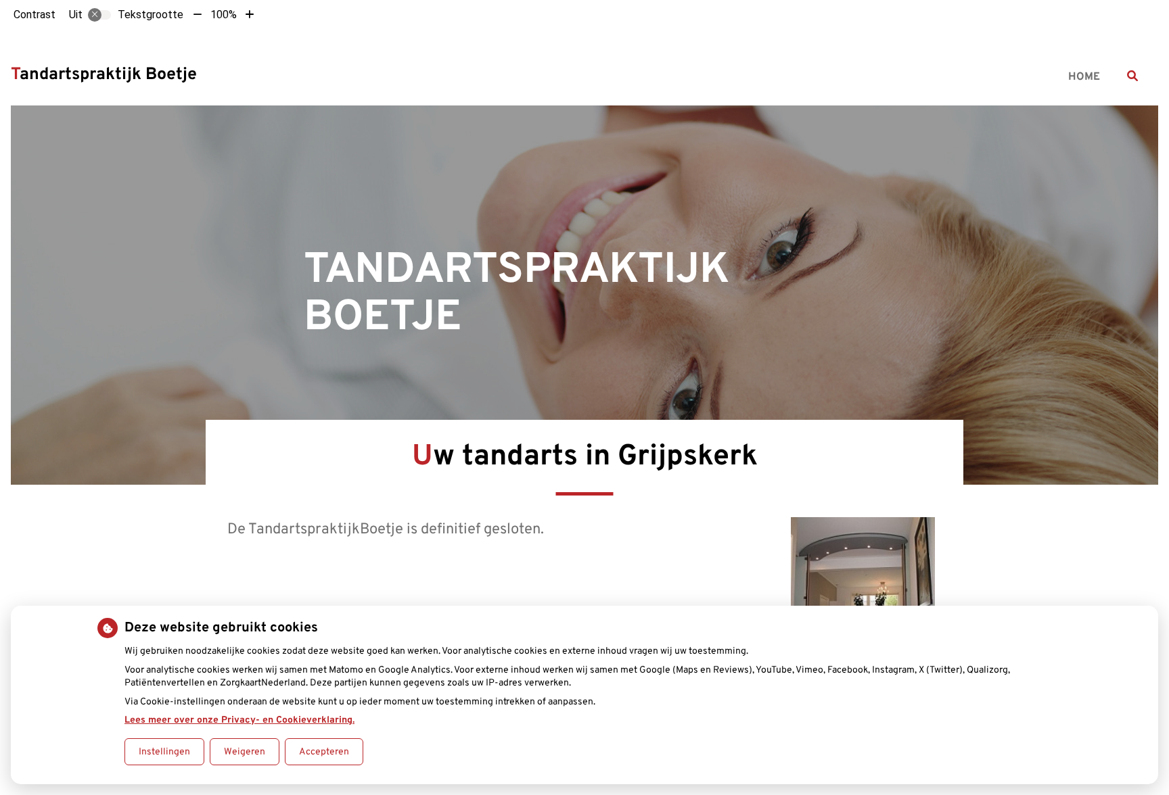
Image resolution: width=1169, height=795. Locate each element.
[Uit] (99, 15)
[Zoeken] (1132, 76)
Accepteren (324, 752)
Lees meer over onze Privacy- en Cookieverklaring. (239, 720)
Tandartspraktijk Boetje (104, 75)
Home (1084, 77)
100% (223, 14)
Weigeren (244, 752)
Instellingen (164, 752)
